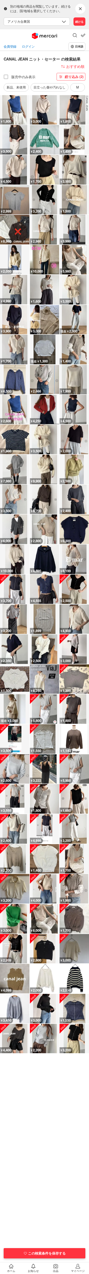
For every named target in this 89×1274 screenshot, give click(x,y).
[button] (75, 36)
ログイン (28, 46)
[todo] (83, 35)
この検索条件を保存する (47, 1253)
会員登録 (10, 46)
